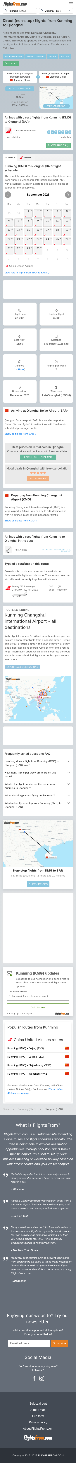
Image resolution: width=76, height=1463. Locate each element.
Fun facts (38, 1416)
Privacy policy (38, 1422)
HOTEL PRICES (38, 478)
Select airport (38, 1403)
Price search (11, 63)
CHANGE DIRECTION (20, 89)
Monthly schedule (14, 56)
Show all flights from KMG (20, 520)
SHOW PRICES (57, 145)
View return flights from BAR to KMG (26, 272)
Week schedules (35, 56)
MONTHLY (10, 157)
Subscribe (59, 1343)
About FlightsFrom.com (38, 1428)
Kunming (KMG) (27, 1109)
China (6, 1109)
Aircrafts (65, 56)
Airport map (38, 1409)
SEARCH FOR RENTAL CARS (38, 457)
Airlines (52, 56)
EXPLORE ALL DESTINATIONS (22, 667)
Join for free (38, 1007)
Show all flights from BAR (20, 433)
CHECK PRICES (38, 884)
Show (20, 369)
